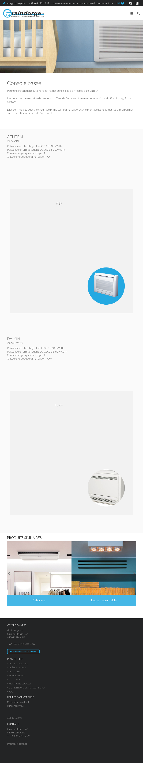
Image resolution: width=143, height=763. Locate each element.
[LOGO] (23, 13)
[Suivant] (134, 574)
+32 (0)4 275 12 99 (19, 735)
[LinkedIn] (137, 3)
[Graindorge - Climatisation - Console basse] (71, 251)
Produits (14, 671)
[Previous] (9, 574)
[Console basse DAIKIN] (71, 453)
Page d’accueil (18, 663)
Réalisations (16, 675)
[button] (132, 13)
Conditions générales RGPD (26, 687)
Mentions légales (20, 683)
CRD (19, 718)
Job (10, 691)
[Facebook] (131, 3)
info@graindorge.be (17, 743)
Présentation (17, 667)
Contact (14, 679)
